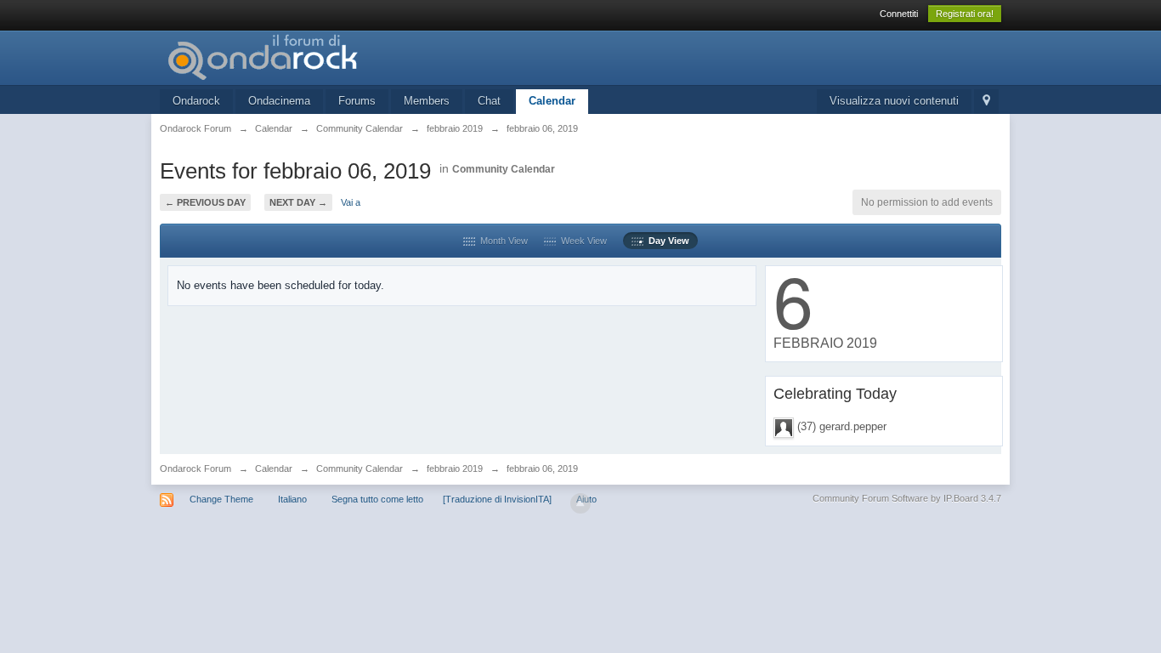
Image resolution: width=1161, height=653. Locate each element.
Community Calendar (503, 169)
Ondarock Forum (195, 468)
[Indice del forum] (312, 56)
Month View (501, 241)
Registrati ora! (965, 14)
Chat (489, 100)
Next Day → (298, 202)
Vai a (350, 202)
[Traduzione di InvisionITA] (497, 499)
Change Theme (221, 499)
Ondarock (196, 100)
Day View (666, 241)
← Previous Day (205, 202)
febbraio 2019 (455, 468)
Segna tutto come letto (377, 499)
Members (427, 100)
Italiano (292, 499)
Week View (581, 241)
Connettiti (899, 14)
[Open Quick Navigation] (986, 101)
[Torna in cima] (580, 503)
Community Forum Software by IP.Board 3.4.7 (907, 498)
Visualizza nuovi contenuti (894, 100)
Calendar (552, 100)
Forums (357, 100)
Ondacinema (279, 100)
